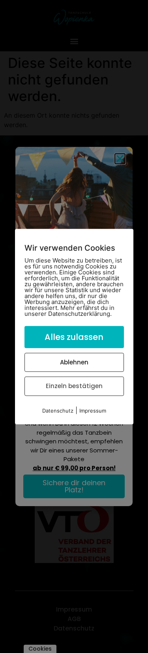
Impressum (92, 410)
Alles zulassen (74, 337)
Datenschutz (57, 410)
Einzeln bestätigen (74, 386)
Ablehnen (74, 362)
